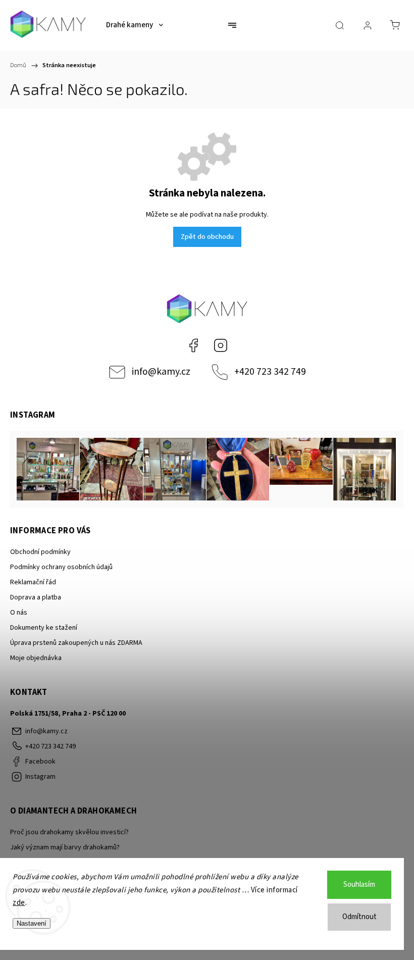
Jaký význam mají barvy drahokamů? (65, 847)
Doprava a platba (35, 597)
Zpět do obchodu (207, 237)
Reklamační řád (33, 582)
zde (19, 902)
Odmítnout (359, 917)
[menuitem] (134, 25)
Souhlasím (359, 884)
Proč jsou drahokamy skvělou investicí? (69, 832)
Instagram (220, 345)
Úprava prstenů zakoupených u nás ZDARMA (76, 643)
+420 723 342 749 (270, 372)
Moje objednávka (36, 658)
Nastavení (31, 923)
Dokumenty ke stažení (43, 628)
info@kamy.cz (161, 372)
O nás (18, 613)
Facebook (193, 345)
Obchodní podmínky (40, 552)
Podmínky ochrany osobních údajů (61, 567)
